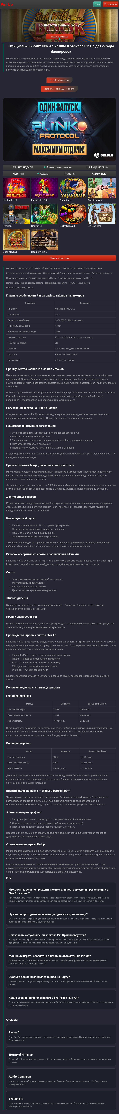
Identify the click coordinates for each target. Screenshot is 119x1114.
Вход (97, 4)
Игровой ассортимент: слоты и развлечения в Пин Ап (31, 278)
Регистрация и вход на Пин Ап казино (24, 273)
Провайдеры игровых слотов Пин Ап (75, 278)
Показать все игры (59, 258)
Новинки (18, 173)
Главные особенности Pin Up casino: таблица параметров (33, 268)
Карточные (99, 173)
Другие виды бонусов (102, 273)
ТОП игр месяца (97, 167)
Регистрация (110, 4)
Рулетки (70, 173)
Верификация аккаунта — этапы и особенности (67, 283)
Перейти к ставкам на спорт (59, 89)
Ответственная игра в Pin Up (19, 288)
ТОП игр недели (22, 167)
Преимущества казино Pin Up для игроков (82, 268)
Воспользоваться (59, 36)
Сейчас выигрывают (59, 167)
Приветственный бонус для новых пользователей (67, 273)
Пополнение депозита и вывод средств (24, 283)
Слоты (44, 173)
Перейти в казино (59, 80)
